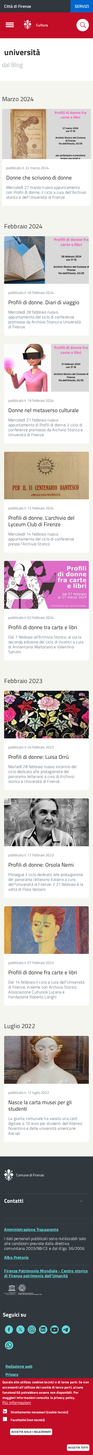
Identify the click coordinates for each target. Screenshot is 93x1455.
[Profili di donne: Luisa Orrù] (46, 715)
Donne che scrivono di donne (39, 177)
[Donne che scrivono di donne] (46, 134)
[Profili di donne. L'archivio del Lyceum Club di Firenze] (46, 476)
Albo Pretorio (16, 1257)
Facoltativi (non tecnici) (28, 1419)
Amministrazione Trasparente (31, 1229)
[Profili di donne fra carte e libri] (46, 930)
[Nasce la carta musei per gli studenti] (46, 1060)
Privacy (11, 1374)
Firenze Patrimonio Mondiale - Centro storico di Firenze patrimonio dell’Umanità (46, 1273)
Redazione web (19, 1366)
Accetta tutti (78, 1447)
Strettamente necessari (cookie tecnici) (39, 1412)
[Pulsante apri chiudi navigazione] (10, 26)
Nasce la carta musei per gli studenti (40, 1105)
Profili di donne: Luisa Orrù (38, 757)
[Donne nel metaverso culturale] (46, 368)
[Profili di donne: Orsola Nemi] (46, 822)
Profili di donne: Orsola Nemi (41, 864)
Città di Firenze (17, 6)
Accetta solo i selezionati (31, 1431)
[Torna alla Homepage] (8, 1174)
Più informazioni (16, 1402)
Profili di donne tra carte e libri (42, 627)
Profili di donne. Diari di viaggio (43, 302)
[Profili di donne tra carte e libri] (46, 585)
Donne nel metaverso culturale (43, 410)
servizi (82, 6)
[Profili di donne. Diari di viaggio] (46, 260)
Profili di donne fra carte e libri (42, 972)
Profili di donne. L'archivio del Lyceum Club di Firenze (41, 521)
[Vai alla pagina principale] (27, 25)
